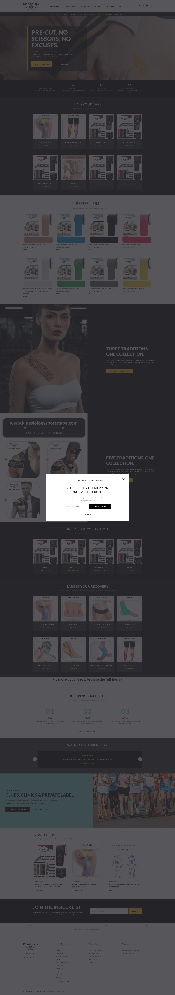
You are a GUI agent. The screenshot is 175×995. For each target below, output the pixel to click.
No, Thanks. (87, 514)
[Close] (123, 479)
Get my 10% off (100, 506)
